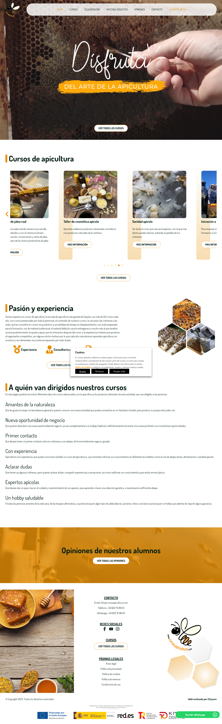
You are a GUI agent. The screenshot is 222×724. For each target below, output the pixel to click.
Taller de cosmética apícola (32, 221)
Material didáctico (117, 9)
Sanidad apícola (94, 221)
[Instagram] (118, 629)
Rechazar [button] (99, 371)
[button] (7, 214)
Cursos (74, 9)
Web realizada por (202, 699)
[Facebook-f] (105, 629)
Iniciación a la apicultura (168, 221)
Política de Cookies (83, 367)
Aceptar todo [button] (119, 371)
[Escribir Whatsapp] (215, 714)
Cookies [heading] (80, 352)
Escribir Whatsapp (195, 714)
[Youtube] (111, 629)
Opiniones (139, 9)
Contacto (156, 9)
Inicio (60, 9)
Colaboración (92, 9)
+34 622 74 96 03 (177, 9)
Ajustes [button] (82, 371)
